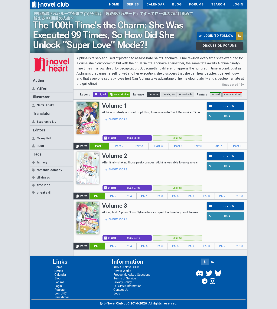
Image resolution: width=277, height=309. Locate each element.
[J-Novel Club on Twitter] (209, 273)
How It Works (122, 271)
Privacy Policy (122, 282)
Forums (59, 282)
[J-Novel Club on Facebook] (204, 281)
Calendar (60, 274)
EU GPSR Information (127, 286)
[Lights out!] (213, 262)
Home (58, 267)
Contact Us (120, 289)
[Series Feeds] (239, 36)
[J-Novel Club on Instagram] (212, 281)
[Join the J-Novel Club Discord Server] (200, 273)
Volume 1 (114, 105)
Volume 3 (114, 205)
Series (58, 271)
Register (60, 289)
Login (58, 286)
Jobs (116, 293)
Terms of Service (124, 278)
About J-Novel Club (126, 267)
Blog (57, 278)
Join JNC (60, 293)
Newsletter (61, 297)
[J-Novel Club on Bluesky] (218, 273)
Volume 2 (114, 155)
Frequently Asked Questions (131, 274)
